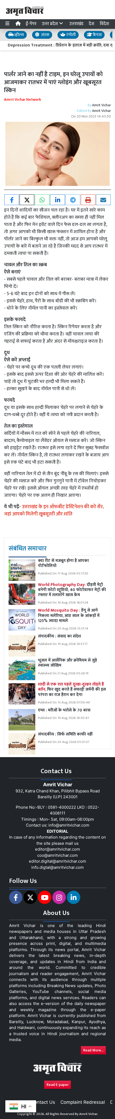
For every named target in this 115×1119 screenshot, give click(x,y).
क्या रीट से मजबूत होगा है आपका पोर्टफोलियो (63, 563)
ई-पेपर (31, 24)
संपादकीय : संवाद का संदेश (59, 636)
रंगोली (70, 34)
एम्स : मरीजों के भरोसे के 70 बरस (64, 710)
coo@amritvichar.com (57, 855)
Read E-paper (57, 1085)
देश (91, 24)
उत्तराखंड (76, 24)
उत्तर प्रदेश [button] (50, 24)
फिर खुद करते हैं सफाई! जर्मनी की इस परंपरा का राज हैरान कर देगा (72, 689)
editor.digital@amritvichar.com (57, 861)
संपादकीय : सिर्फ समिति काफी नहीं (65, 734)
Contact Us (43, 1102)
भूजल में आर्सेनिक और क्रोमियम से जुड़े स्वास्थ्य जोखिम (67, 663)
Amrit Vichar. (88, 1114)
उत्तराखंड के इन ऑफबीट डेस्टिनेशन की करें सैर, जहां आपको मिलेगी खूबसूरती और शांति (54, 510)
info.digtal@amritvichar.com (57, 867)
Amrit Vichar (101, 105)
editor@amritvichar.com (57, 849)
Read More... (93, 1050)
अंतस (44, 34)
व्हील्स (18, 34)
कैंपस (97, 34)
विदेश (104, 24)
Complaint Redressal (82, 1102)
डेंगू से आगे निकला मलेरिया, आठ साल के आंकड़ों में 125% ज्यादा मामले (68, 615)
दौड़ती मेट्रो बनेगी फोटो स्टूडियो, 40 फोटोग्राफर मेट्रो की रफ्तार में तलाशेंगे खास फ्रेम (72, 589)
